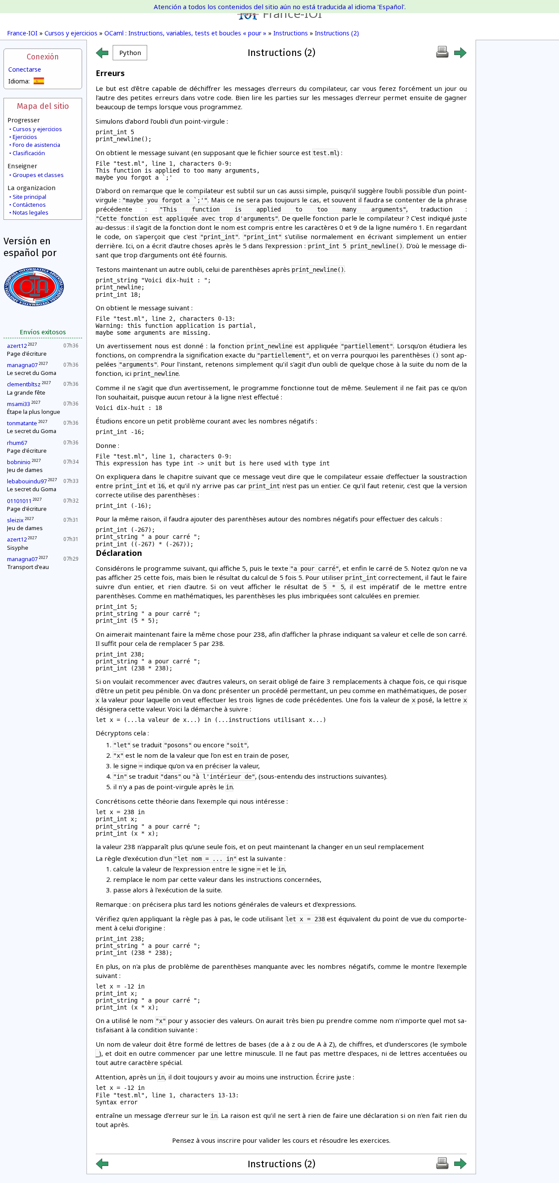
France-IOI (292, 13)
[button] (130, 52)
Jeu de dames (25, 470)
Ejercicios (25, 137)
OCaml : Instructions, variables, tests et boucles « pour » (185, 33)
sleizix (15, 520)
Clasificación (29, 153)
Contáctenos (29, 204)
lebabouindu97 (27, 481)
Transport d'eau (28, 567)
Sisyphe (17, 548)
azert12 (17, 346)
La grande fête (26, 392)
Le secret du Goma (31, 373)
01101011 (19, 501)
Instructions (290, 33)
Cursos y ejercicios (71, 33)
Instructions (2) (337, 33)
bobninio (19, 462)
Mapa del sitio (43, 106)
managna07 (22, 365)
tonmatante (22, 423)
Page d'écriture (27, 353)
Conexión (43, 57)
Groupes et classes (38, 175)
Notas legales (30, 212)
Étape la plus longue (33, 412)
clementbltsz (24, 384)
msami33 (18, 404)
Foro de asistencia (36, 145)
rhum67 (17, 443)
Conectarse (24, 69)
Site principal (29, 197)
